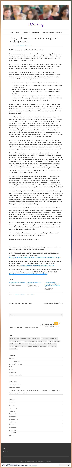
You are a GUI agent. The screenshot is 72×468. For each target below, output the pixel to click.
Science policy (32, 343)
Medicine (50, 341)
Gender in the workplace (16, 364)
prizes (26, 343)
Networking (57, 341)
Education (12, 358)
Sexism (11, 369)
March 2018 (12, 422)
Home (11, 32)
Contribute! (26, 32)
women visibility (14, 348)
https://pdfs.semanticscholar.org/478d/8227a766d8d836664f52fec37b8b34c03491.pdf (34, 257)
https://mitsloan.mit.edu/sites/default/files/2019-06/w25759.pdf (28, 274)
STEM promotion (52, 343)
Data (28, 338)
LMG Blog (36, 24)
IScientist (34, 341)
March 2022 (12, 403)
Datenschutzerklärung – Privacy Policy (52, 32)
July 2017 (11, 435)
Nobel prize (12, 343)
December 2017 (13, 427)
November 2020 (13, 408)
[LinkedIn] (7, 451)
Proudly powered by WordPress (28, 461)
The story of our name (15, 385)
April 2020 (12, 411)
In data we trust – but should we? (18, 393)
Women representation (15, 375)
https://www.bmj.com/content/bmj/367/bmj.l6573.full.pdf (37, 266)
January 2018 (12, 424)
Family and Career (35, 338)
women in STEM (52, 346)
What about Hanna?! (14, 387)
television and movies (15, 346)
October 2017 (12, 430)
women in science (42, 346)
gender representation (25, 341)
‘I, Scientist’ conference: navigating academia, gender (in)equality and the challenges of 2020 (34, 390)
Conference (23, 338)
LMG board (28, 45)
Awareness (12, 338)
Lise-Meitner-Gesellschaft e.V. (31, 327)
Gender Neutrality (14, 341)
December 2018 (13, 419)
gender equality (53, 338)
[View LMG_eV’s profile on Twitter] (5, 451)
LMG (46, 341)
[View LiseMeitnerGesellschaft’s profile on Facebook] (3, 451)
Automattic (48, 461)
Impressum (35, 32)
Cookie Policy (34, 465)
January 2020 (13, 414)
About (17, 32)
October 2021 (12, 405)
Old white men (20, 343)
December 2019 (13, 416)
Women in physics (32, 346)
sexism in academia (42, 343)
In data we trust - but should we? (17, 282)
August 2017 (12, 433)
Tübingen (24, 346)
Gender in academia (20, 294)
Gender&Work (44, 338)
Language (32, 294)
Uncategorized (13, 372)
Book (17, 338)
